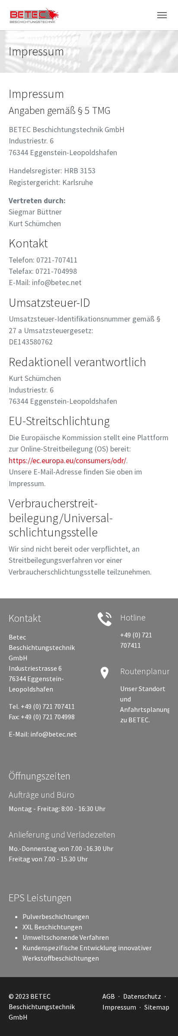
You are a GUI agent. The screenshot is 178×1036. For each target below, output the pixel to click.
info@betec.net (53, 734)
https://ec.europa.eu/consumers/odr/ (67, 460)
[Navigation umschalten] (162, 15)
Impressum (119, 1007)
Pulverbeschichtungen (55, 916)
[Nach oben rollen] (159, 1017)
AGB (108, 996)
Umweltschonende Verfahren (65, 937)
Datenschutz (142, 996)
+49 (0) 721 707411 (48, 706)
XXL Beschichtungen (52, 926)
